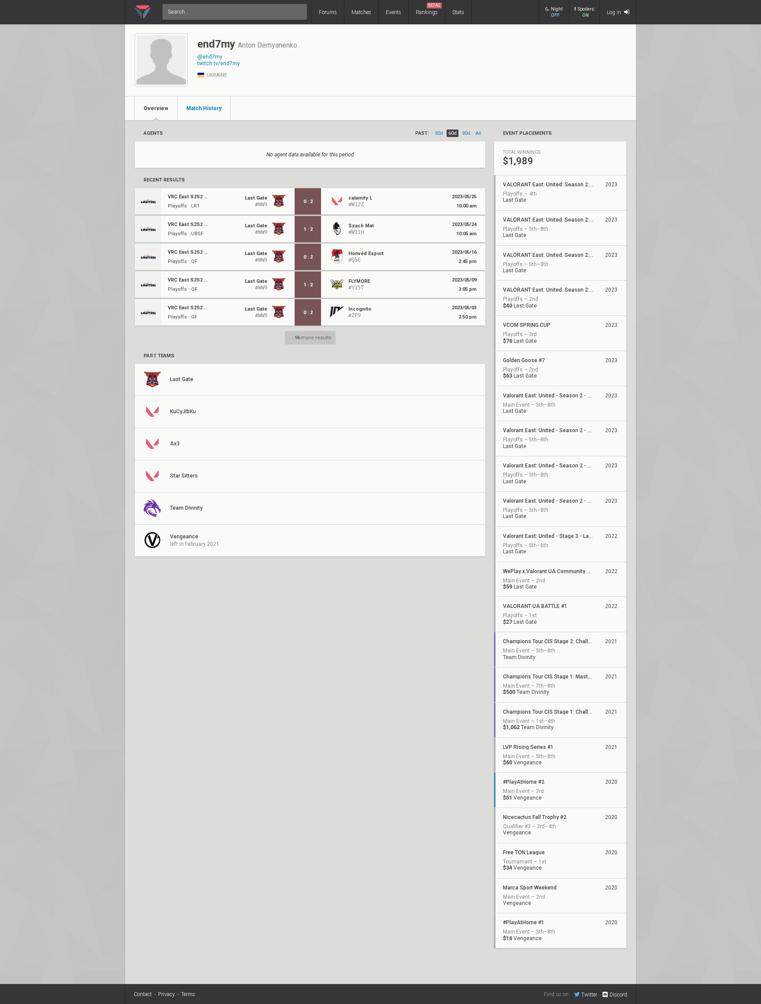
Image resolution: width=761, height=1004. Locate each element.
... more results (310, 338)
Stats (458, 12)
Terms (188, 994)
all (478, 133)
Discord (618, 995)
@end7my (209, 56)
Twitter (589, 994)
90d (466, 133)
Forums (328, 12)
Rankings (428, 9)
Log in (614, 12)
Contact (143, 994)
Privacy (166, 994)
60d (452, 133)
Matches (361, 12)
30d (439, 133)
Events (393, 12)
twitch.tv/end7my (218, 63)
